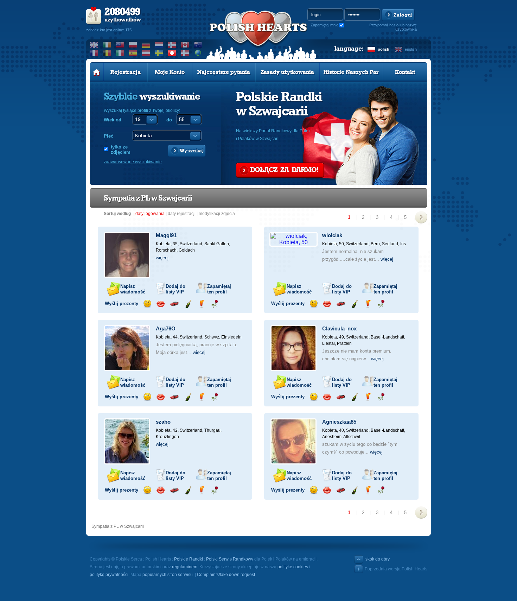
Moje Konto (170, 72)
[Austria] (146, 53)
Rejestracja (125, 72)
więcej (162, 257)
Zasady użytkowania (287, 72)
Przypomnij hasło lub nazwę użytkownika (393, 27)
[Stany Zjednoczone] (120, 44)
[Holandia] (159, 44)
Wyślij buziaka (161, 304)
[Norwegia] (172, 44)
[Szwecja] (159, 53)
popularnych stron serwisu (167, 574)
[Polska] (133, 44)
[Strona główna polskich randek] (96, 72)
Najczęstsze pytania (223, 72)
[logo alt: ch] (258, 35)
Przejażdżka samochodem (174, 304)
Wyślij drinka (201, 304)
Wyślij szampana (188, 304)
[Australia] (198, 44)
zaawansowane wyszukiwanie (133, 161)
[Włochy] (120, 53)
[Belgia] (107, 53)
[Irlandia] (107, 44)
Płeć (108, 136)
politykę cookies (292, 566)
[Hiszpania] (133, 53)
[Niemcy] (146, 44)
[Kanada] (185, 44)
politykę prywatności (109, 574)
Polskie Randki (188, 559)
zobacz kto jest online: (109, 30)
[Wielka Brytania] (94, 44)
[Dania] (185, 53)
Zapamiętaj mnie (324, 25)
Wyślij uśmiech (147, 304)
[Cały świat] (198, 53)
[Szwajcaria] (172, 53)
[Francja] (94, 53)
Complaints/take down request (226, 574)
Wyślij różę (215, 304)
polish (383, 49)
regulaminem (184, 566)
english (411, 49)
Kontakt (405, 72)
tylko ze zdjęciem (120, 149)
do (169, 119)
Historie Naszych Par (351, 72)
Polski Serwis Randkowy (229, 559)
